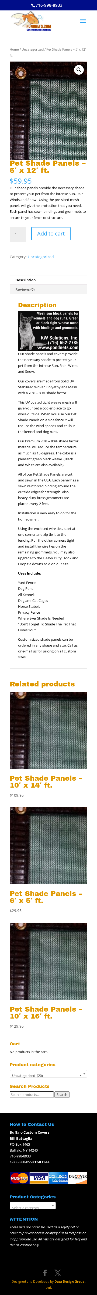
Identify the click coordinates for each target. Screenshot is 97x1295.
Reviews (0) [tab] (24, 289)
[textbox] (33, 1207)
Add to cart (51, 233)
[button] (79, 70)
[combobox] (48, 1073)
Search (62, 1094)
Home (14, 49)
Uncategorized (33, 49)
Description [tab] (25, 280)
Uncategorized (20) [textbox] (47, 1075)
